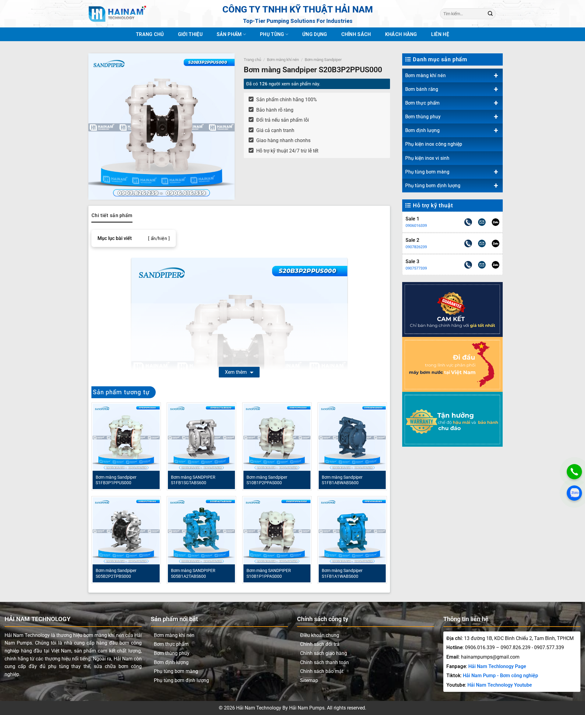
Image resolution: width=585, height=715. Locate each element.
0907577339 (416, 268)
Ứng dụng (314, 34)
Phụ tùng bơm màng (427, 172)
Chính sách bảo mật (321, 671)
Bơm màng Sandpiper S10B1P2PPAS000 (266, 480)
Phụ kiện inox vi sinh (427, 158)
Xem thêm (236, 372)
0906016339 (416, 225)
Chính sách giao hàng (323, 653)
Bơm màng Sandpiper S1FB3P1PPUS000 (116, 480)
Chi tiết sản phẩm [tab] (111, 215)
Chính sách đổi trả (319, 644)
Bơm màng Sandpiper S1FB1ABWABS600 (342, 480)
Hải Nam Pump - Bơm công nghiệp (500, 675)
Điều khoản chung (319, 635)
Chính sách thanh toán (324, 662)
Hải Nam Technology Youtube (499, 685)
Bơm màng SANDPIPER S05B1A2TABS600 (193, 573)
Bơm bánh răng (421, 89)
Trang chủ (150, 34)
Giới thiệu (190, 34)
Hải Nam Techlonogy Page (497, 666)
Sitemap (309, 680)
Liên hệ (440, 34)
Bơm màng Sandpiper (323, 59)
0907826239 (416, 247)
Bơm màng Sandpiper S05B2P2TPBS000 (116, 573)
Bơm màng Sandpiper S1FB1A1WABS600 (342, 573)
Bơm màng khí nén (425, 75)
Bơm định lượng (422, 130)
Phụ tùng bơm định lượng (432, 185)
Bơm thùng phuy (423, 117)
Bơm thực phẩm (422, 103)
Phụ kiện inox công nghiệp (433, 144)
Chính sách (356, 34)
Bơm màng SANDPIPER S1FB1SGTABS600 (193, 480)
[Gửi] (490, 14)
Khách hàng (401, 34)
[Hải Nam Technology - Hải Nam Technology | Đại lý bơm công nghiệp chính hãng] (117, 13)
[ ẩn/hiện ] (159, 238)
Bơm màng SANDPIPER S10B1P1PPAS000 (268, 573)
